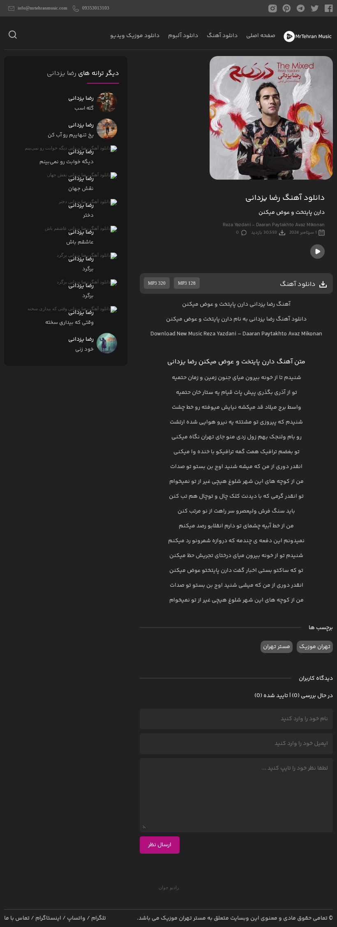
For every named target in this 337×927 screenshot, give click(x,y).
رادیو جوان (169, 887)
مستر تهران (276, 646)
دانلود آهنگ (222, 35)
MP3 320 (157, 283)
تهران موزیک (314, 646)
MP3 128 (187, 283)
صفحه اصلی (260, 35)
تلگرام (98, 918)
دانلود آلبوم (183, 35)
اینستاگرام (48, 918)
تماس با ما (17, 918)
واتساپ (76, 918)
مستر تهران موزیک (183, 918)
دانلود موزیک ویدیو (134, 35)
